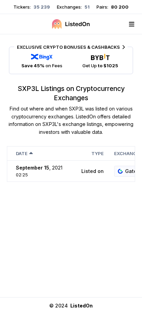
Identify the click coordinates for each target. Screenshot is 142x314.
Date (22, 153)
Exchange (126, 153)
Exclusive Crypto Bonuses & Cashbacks (68, 47)
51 (86, 7)
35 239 (41, 7)
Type (97, 153)
